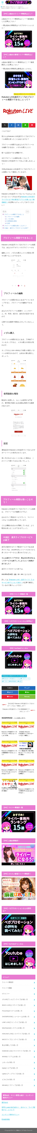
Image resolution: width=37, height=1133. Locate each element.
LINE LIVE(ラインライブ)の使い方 (14, 1022)
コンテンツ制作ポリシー (10, 1114)
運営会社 (5, 1102)
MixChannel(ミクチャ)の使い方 (13, 1028)
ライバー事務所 (7, 982)
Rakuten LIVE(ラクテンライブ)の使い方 (15, 676)
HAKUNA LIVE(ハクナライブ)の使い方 (16, 1034)
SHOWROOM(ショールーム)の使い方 (15, 1016)
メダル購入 (10, 219)
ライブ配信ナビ (17, 1130)
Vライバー (6, 994)
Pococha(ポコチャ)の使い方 (12, 1011)
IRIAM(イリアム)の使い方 (11, 1057)
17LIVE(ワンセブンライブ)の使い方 (15, 999)
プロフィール (26, 678)
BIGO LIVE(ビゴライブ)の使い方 (14, 1005)
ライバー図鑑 (7, 988)
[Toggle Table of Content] (26, 211)
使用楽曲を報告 (12, 221)
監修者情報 (6, 1119)
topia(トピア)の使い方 (10, 1068)
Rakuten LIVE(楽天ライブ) (11, 678)
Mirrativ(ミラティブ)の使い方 (12, 1085)
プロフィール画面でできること (14, 214)
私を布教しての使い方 (10, 1045)
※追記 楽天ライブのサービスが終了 (16, 228)
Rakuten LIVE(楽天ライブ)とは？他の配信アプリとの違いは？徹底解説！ (18, 199)
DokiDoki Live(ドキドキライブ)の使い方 (16, 1051)
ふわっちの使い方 (8, 1062)
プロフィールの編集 (13, 216)
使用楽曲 (13, 681)
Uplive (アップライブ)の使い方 (13, 1074)
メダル (6, 681)
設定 (8, 223)
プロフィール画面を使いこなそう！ (15, 225)
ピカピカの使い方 (8, 1079)
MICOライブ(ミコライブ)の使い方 (14, 1039)
